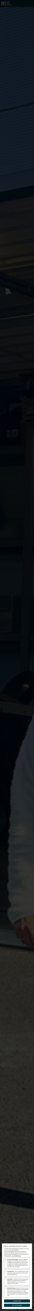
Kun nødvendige (17, 1305)
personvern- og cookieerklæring (13, 1256)
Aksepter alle (17, 1301)
